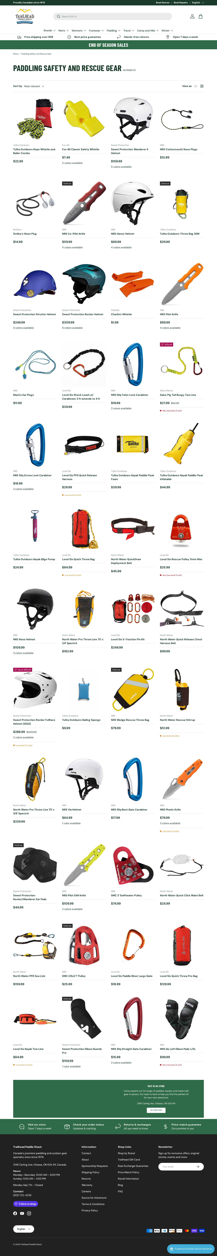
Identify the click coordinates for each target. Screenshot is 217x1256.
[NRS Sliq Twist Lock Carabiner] (133, 364)
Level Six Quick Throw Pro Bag (179, 976)
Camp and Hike (146, 30)
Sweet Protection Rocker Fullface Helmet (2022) (34, 721)
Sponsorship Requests (95, 1166)
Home (15, 54)
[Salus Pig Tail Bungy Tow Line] (182, 364)
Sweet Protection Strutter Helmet (34, 314)
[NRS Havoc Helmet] (133, 203)
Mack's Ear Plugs (23, 395)
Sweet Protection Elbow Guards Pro (82, 1050)
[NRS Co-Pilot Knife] (84, 203)
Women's (77, 30)
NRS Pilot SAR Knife (74, 895)
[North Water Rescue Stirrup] (182, 690)
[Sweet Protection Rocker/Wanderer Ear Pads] (35, 865)
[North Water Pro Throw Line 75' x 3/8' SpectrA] (35, 779)
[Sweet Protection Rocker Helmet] (84, 284)
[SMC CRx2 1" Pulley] (84, 946)
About (85, 1159)
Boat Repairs (181, 2)
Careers (86, 1191)
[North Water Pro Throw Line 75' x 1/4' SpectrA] (84, 609)
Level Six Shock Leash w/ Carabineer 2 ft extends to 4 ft (81, 396)
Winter (166, 30)
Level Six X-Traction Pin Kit (128, 639)
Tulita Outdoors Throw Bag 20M (179, 233)
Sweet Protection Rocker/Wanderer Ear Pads (30, 897)
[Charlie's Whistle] (133, 284)
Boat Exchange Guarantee (133, 1166)
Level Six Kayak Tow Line (28, 1049)
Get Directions (156, 1110)
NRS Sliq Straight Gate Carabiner (131, 1049)
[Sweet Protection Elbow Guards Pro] (84, 1019)
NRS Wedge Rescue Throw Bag (130, 720)
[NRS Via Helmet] (84, 779)
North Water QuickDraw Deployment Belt (126, 561)
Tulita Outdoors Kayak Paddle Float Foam (132, 477)
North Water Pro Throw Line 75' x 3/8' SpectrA (33, 811)
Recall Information (128, 1178)
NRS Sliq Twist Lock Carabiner (129, 395)
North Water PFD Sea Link (29, 976)
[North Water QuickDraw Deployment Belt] (133, 529)
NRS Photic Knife (170, 809)
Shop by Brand (126, 1153)
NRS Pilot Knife (169, 314)
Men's (61, 30)
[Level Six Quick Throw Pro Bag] (182, 946)
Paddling (112, 30)
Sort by (17, 86)
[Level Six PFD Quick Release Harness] (84, 445)
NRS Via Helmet (71, 809)
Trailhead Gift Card (129, 1159)
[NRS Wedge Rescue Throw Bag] (133, 690)
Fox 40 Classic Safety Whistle (80, 149)
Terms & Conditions (93, 1204)
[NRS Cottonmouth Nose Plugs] (182, 119)
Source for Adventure (94, 1197)
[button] (200, 16)
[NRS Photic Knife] (182, 779)
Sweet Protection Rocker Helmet (82, 314)
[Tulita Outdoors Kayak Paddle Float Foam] (133, 445)
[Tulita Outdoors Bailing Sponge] (84, 690)
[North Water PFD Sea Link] (35, 946)
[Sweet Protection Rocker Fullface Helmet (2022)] (35, 690)
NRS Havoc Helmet (122, 233)
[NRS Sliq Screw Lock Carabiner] (35, 445)
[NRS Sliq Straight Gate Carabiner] (133, 1019)
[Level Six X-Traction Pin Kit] (133, 609)
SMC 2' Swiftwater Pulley (126, 895)
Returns (86, 1178)
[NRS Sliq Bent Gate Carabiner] (133, 779)
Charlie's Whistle (121, 314)
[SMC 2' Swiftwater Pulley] (133, 865)
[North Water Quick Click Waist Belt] (182, 865)
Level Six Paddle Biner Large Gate (132, 976)
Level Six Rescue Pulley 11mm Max (181, 559)
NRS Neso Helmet (24, 639)
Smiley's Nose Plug (25, 233)
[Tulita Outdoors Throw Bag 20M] (182, 203)
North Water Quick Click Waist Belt (181, 895)
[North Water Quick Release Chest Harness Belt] (182, 609)
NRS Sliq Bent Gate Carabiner (129, 809)
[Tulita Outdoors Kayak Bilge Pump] (35, 529)
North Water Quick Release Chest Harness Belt (181, 641)
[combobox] (112, 16)
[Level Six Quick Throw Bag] (84, 529)
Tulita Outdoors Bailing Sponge (81, 720)
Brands (48, 30)
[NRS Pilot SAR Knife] (84, 865)
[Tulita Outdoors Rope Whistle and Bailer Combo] (35, 119)
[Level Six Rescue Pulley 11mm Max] (182, 529)
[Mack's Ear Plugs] (35, 364)
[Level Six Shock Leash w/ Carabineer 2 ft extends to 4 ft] (84, 364)
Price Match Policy (128, 1172)
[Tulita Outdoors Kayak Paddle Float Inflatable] (182, 445)
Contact (86, 1153)
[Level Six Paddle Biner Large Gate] (133, 946)
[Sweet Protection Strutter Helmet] (35, 284)
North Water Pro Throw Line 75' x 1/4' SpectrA (82, 641)
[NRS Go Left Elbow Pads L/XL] (182, 1019)
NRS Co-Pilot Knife (73, 233)
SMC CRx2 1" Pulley (74, 976)
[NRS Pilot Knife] (182, 284)
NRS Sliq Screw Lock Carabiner (32, 475)
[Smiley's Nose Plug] (35, 203)
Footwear (94, 30)
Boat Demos (163, 2)
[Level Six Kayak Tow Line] (35, 1019)
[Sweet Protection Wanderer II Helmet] (133, 119)
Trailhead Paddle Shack (31, 1244)
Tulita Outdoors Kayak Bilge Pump (34, 559)
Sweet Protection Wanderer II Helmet (129, 151)
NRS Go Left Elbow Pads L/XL (178, 1049)
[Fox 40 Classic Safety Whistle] (84, 119)
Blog (120, 1185)
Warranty (87, 1185)
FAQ (120, 1191)
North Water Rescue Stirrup (177, 720)
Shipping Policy (90, 1172)
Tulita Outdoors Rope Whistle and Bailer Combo (34, 151)
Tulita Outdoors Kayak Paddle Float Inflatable (181, 477)
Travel (127, 30)
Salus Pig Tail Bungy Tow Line (178, 395)
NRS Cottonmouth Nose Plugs (178, 149)
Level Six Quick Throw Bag (78, 559)
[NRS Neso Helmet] (35, 609)
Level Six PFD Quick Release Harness (79, 477)
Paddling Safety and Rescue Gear (36, 54)
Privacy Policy (90, 1210)
